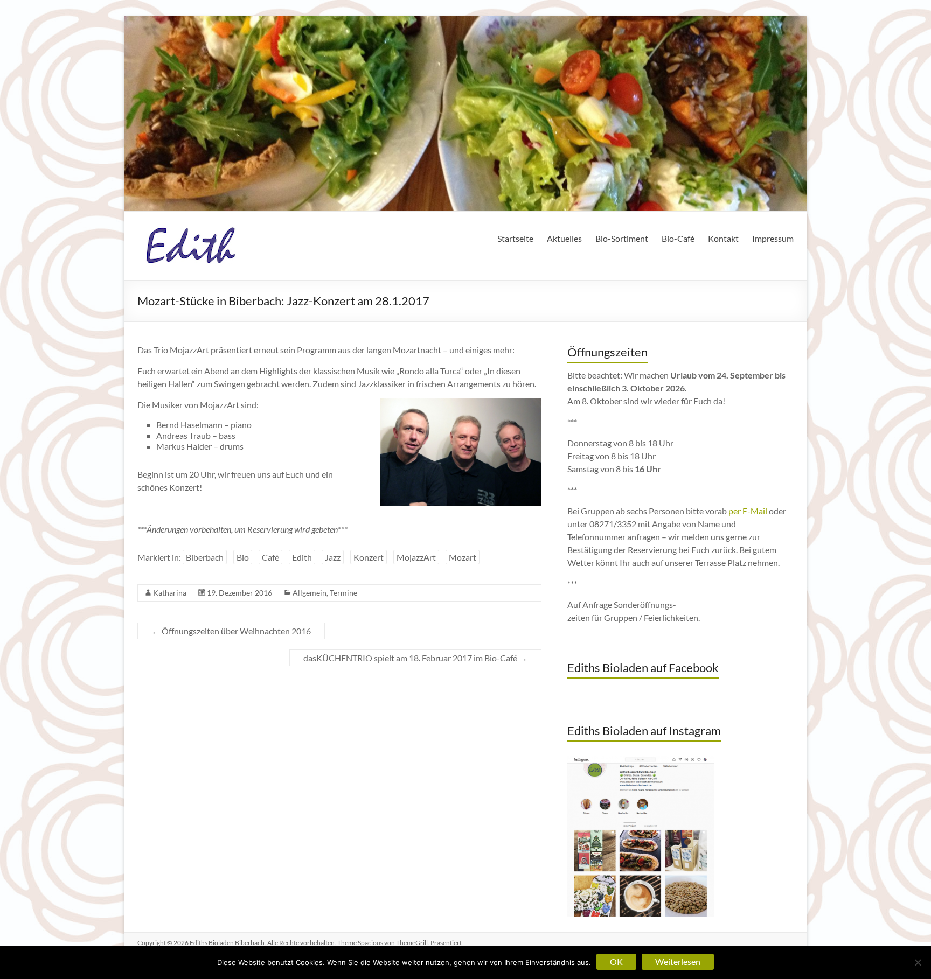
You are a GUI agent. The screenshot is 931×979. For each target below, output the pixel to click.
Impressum (773, 238)
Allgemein (309, 592)
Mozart (462, 557)
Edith (302, 557)
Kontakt (723, 238)
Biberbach (205, 557)
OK (616, 961)
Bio (243, 557)
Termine (343, 592)
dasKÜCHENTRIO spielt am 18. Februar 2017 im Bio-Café (415, 658)
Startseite (515, 238)
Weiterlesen (677, 961)
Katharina (169, 592)
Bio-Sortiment (621, 238)
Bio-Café (678, 238)
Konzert (368, 557)
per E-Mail (747, 511)
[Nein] (917, 962)
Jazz (333, 557)
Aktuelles (564, 238)
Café (270, 557)
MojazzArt (416, 557)
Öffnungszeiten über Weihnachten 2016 (231, 631)
